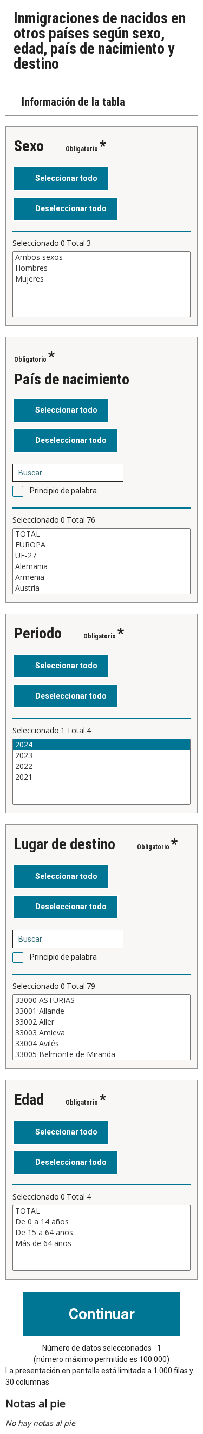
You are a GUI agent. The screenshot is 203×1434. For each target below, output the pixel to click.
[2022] (101, 766)
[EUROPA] (101, 544)
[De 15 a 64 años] (101, 1232)
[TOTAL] (101, 534)
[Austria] (101, 588)
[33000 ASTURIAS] (101, 1000)
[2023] (101, 755)
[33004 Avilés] (101, 1043)
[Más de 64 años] (101, 1243)
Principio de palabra (63, 490)
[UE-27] (101, 555)
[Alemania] (101, 566)
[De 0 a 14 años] (101, 1221)
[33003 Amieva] (101, 1032)
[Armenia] (101, 577)
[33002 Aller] (101, 1021)
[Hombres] (101, 268)
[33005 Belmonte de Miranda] (101, 1054)
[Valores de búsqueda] (111, 473)
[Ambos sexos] (101, 257)
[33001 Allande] (101, 1011)
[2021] (101, 777)
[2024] (101, 744)
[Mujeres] (101, 278)
